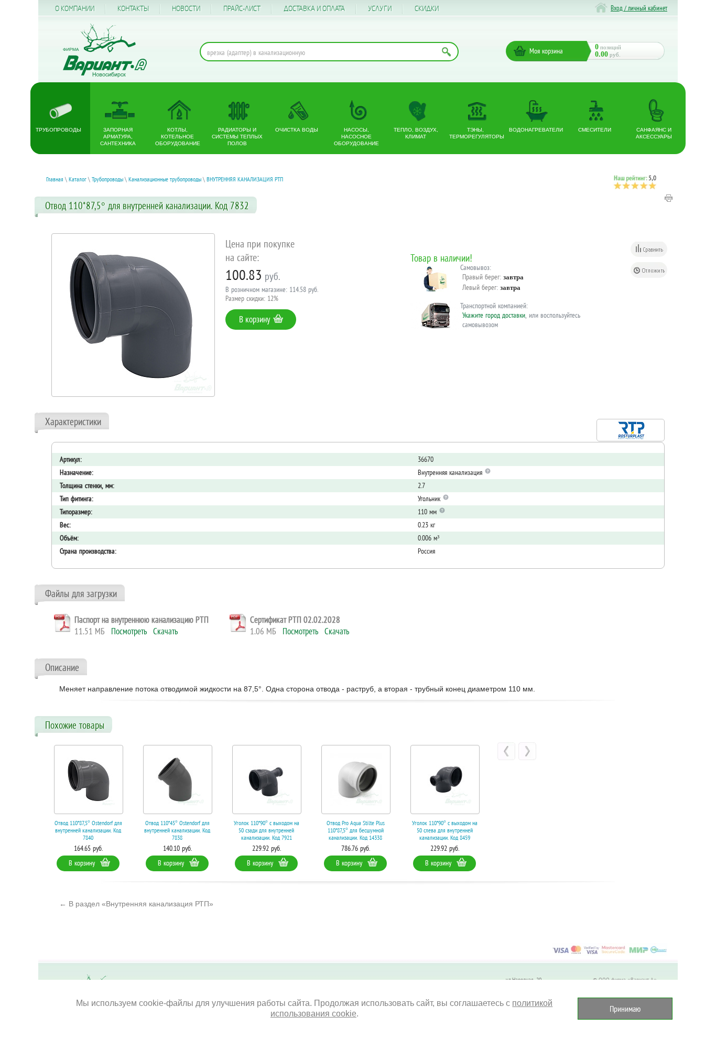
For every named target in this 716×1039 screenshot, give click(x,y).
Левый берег (479, 287)
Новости (186, 9)
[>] (527, 751)
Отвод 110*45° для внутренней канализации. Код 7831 (461, 830)
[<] (506, 751)
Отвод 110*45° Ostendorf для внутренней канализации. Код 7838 (104, 830)
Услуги (380, 9)
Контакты (133, 9)
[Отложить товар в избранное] (649, 270)
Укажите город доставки (493, 315)
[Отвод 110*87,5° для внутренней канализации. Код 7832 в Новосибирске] (133, 315)
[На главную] (105, 51)
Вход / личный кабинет (639, 8)
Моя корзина (546, 51)
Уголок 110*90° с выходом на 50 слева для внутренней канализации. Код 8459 (372, 830)
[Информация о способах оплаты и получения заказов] (609, 953)
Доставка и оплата (314, 9)
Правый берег (481, 277)
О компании (74, 9)
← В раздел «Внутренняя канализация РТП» (136, 904)
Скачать (165, 631)
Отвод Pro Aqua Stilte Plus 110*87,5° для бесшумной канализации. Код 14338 (283, 830)
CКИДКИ (427, 9)
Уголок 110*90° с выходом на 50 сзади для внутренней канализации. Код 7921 (193, 830)
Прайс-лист (242, 9)
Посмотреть (129, 631)
